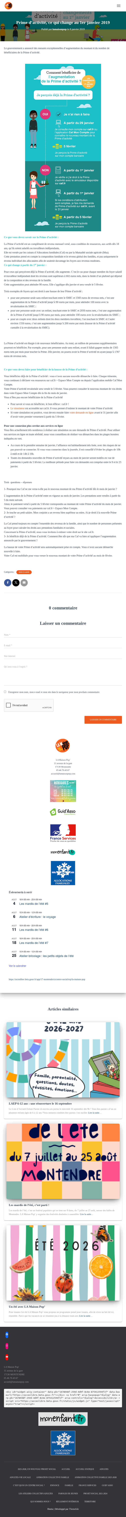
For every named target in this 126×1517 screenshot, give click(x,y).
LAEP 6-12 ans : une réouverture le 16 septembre (40, 1103)
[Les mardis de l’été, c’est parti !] (63, 1161)
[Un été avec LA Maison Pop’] (63, 1262)
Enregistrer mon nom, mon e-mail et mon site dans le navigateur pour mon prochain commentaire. (54, 692)
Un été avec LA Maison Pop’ (27, 1306)
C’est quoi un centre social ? (29, 1485)
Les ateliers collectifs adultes (36, 1493)
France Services (87, 1485)
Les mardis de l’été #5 (33, 903)
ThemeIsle (74, 1509)
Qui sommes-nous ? (40, 1501)
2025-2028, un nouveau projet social (37, 1469)
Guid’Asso (107, 1485)
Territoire (90, 1501)
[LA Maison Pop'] (10, 6)
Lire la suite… (95, 1113)
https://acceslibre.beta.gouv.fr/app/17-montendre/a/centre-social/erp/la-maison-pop (47, 979)
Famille (69, 1485)
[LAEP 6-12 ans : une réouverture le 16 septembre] (63, 1059)
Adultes (104, 1469)
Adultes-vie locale (20, 1477)
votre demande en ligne (82, 412)
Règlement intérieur (67, 1501)
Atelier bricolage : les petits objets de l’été (46, 956)
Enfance (54, 1485)
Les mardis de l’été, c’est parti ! (29, 1205)
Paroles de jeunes (68, 1493)
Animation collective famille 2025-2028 (95, 1477)
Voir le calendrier (17, 965)
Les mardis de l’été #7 (33, 943)
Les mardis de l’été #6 (33, 929)
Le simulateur (17, 408)
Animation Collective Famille (52, 1477)
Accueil (66, 1469)
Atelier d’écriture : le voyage (37, 916)
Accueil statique (85, 1469)
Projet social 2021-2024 (95, 1493)
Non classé (24, 572)
